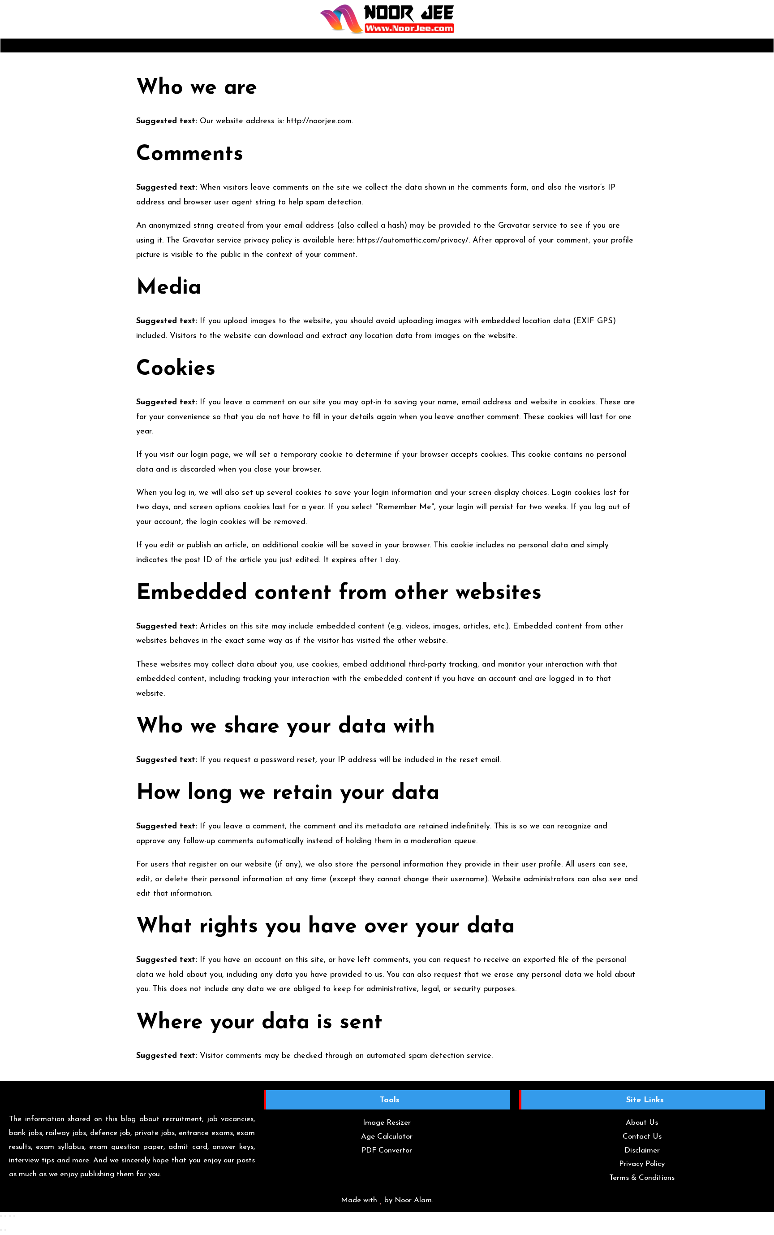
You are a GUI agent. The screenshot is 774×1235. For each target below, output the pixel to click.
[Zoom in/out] (1, 1216)
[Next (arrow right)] (5, 1230)
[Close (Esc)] (14, 1216)
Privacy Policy (642, 1164)
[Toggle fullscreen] (5, 1216)
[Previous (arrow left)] (1, 1230)
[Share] (10, 1216)
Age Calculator (387, 1136)
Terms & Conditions (642, 1178)
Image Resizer (387, 1123)
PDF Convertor (386, 1150)
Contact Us (642, 1136)
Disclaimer (642, 1150)
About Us (642, 1123)
